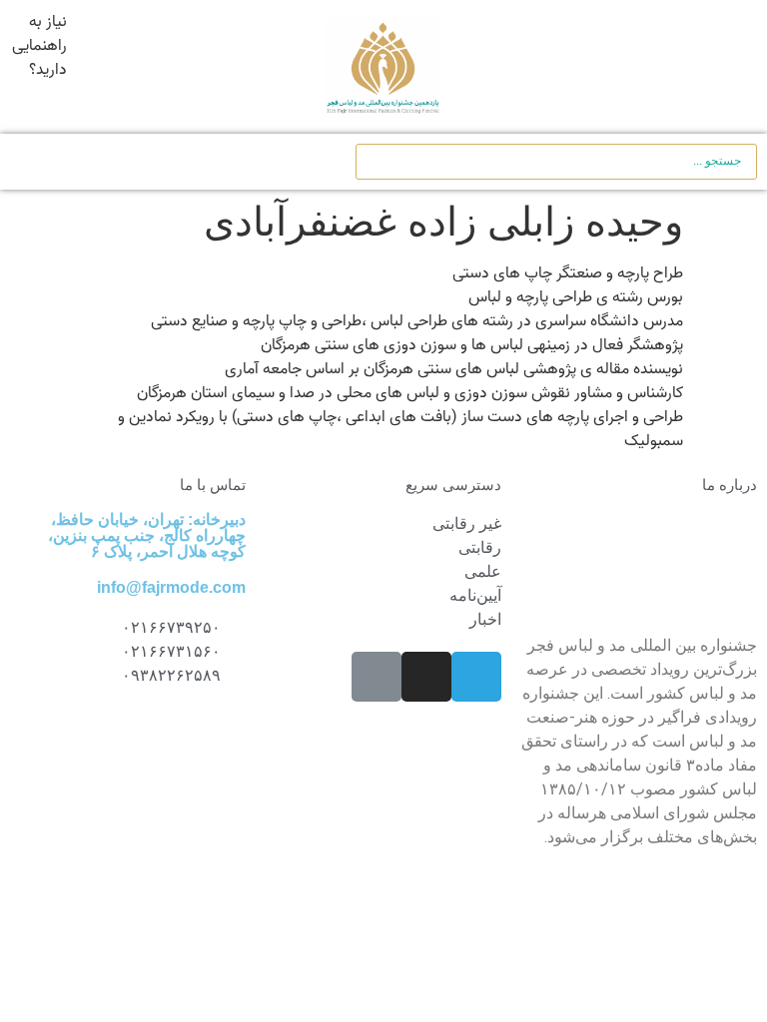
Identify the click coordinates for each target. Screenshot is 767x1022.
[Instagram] (426, 677)
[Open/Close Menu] (717, 67)
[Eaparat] (376, 677)
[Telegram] (476, 677)
